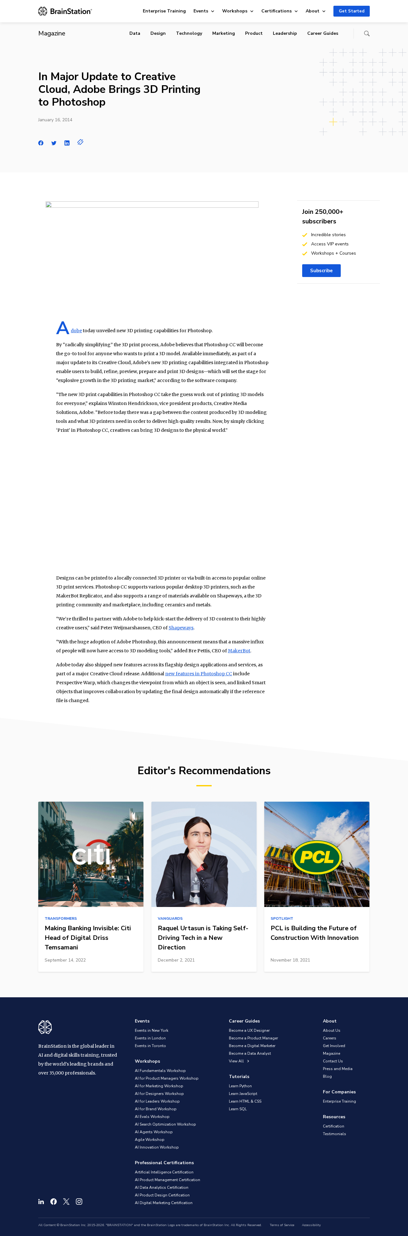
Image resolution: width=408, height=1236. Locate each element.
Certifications (276, 11)
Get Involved (334, 1045)
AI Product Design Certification (162, 1195)
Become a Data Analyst (250, 1053)
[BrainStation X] (66, 1201)
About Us (331, 1030)
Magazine (331, 1053)
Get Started (351, 11)
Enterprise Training (164, 11)
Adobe (76, 330)
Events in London (150, 1038)
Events (200, 11)
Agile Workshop (149, 1139)
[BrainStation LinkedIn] (41, 1201)
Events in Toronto (150, 1045)
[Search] (367, 33)
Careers (329, 1038)
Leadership (285, 33)
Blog (327, 1076)
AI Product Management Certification (167, 1179)
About (312, 11)
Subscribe (321, 270)
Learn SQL (238, 1109)
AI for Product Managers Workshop (167, 1078)
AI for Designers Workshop (159, 1093)
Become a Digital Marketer (252, 1045)
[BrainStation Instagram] (79, 1201)
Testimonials (334, 1133)
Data (134, 33)
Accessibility (311, 1225)
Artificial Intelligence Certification (164, 1172)
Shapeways (181, 628)
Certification (333, 1126)
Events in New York (151, 1030)
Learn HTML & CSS (245, 1101)
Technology (189, 33)
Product (254, 33)
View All (237, 1061)
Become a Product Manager (253, 1038)
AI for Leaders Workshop (157, 1101)
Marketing (223, 33)
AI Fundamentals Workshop (160, 1070)
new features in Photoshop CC (198, 674)
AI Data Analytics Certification (161, 1187)
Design (158, 33)
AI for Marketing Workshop (159, 1086)
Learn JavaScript (243, 1093)
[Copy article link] (80, 142)
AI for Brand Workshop (156, 1109)
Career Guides (322, 33)
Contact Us (333, 1061)
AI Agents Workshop (154, 1132)
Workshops (234, 11)
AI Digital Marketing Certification (164, 1202)
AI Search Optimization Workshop (165, 1124)
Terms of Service (282, 1225)
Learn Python (240, 1086)
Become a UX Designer (249, 1030)
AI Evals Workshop (152, 1116)
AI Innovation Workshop (157, 1147)
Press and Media (338, 1068)
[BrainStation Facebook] (53, 1201)
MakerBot (239, 651)
